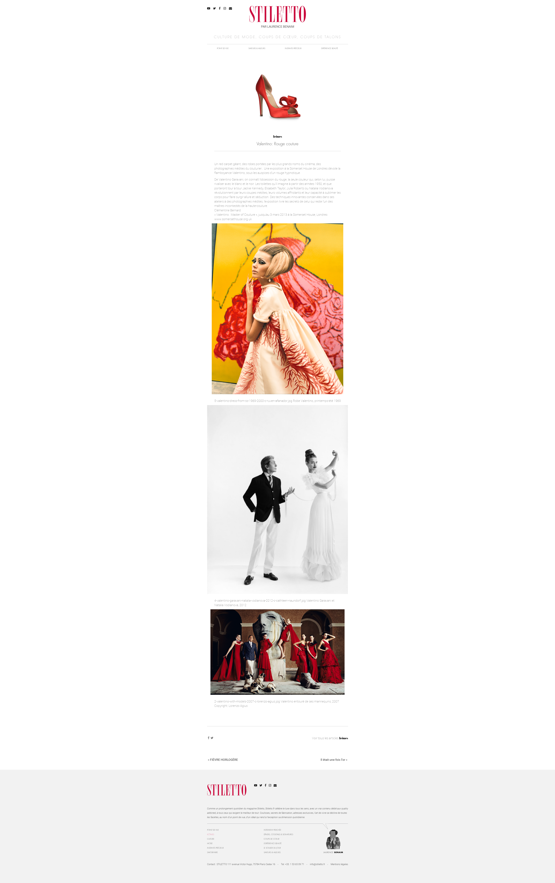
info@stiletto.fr (317, 864)
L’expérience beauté (273, 843)
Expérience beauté (329, 48)
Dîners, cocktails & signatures (278, 834)
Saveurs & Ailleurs (256, 48)
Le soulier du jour (272, 848)
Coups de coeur (271, 839)
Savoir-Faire (212, 852)
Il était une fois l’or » (334, 760)
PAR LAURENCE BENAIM (277, 26)
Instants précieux (293, 48)
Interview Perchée (272, 830)
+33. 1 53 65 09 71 (294, 864)
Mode (210, 843)
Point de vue (223, 48)
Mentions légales (339, 864)
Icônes (277, 136)
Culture (210, 839)
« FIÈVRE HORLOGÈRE (223, 760)
